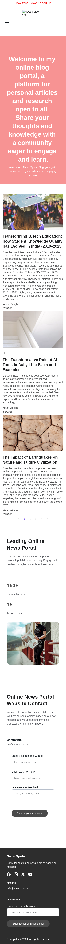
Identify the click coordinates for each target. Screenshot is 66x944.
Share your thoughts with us (27, 756)
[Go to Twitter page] (23, 874)
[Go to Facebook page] (9, 874)
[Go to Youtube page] (30, 874)
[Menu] (7, 21)
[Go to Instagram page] (16, 874)
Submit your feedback (29, 813)
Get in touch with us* (23, 771)
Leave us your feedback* (26, 787)
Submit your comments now (28, 923)
